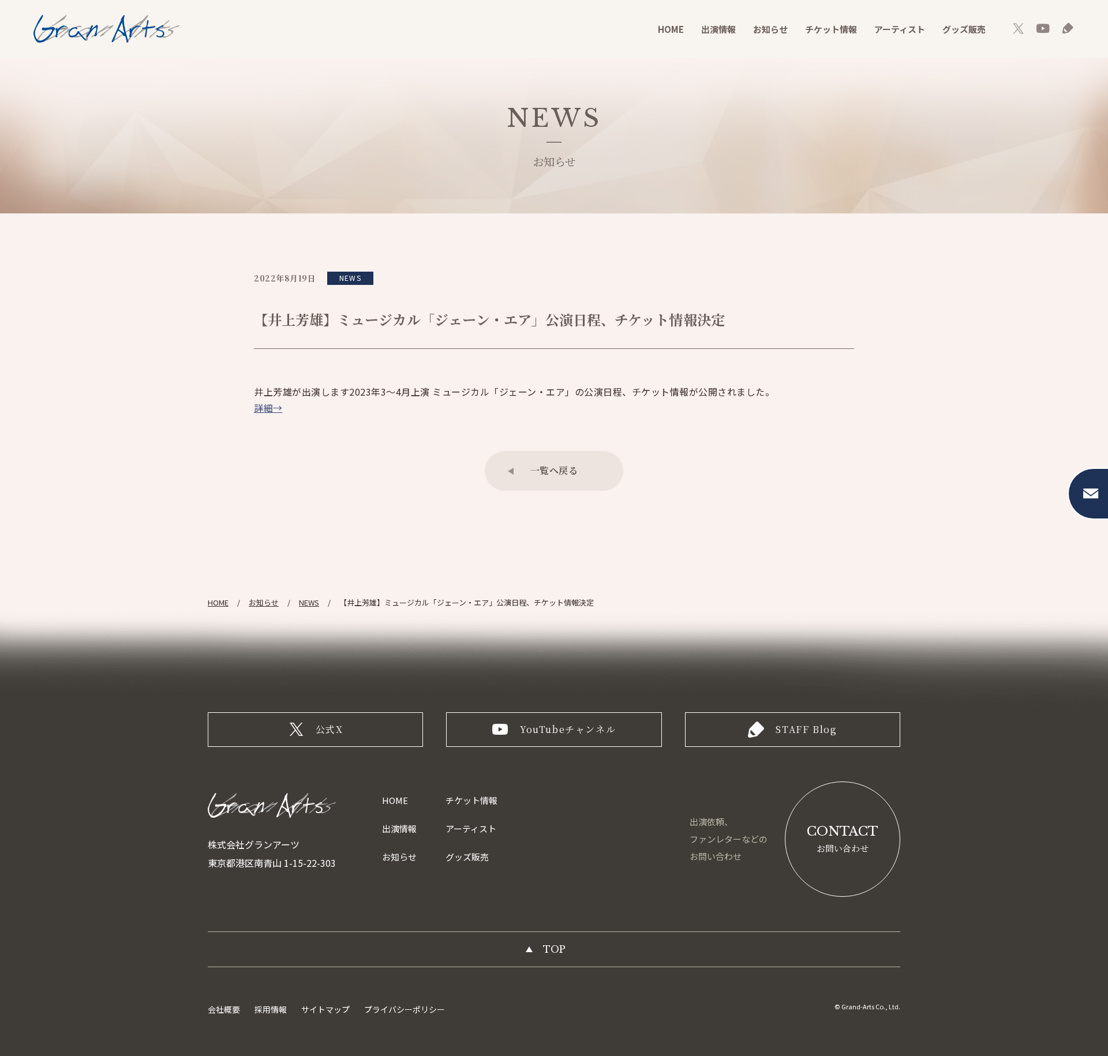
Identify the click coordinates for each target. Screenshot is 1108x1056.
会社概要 (224, 1009)
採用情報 (270, 1009)
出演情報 (718, 29)
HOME (671, 29)
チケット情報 (831, 29)
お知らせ (770, 29)
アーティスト (899, 29)
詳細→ (268, 408)
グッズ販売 (964, 29)
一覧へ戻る (554, 470)
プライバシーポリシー (404, 1009)
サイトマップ (325, 1009)
